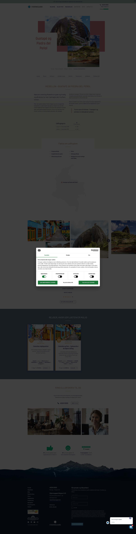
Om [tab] (89, 255)
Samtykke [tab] (46, 255)
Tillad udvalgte (68, 282)
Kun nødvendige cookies (47, 282)
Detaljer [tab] (68, 255)
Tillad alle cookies (88, 282)
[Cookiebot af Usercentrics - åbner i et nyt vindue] (92, 250)
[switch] (60, 277)
